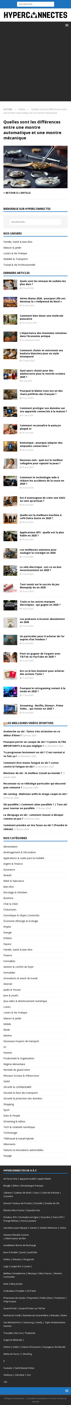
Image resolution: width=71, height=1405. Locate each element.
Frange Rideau (11, 1220)
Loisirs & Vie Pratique (15, 253)
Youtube (7, 1368)
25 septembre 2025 (31, 340)
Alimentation (10, 846)
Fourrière (45, 1217)
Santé (6, 1081)
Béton (16, 1185)
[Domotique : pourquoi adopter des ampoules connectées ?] (10, 446)
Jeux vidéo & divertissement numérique (25, 1001)
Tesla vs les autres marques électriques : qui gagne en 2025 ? (40, 603)
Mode (6, 1029)
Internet (7, 984)
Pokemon (60, 1297)
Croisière (8, 1196)
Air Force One (10, 1178)
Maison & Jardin (12, 247)
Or (4, 1047)
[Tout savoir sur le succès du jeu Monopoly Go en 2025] (10, 588)
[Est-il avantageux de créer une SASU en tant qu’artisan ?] (10, 501)
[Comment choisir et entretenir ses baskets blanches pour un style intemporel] (10, 354)
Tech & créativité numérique (19, 1127)
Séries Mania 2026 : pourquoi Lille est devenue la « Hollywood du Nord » (42, 300)
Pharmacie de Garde (14, 1297)
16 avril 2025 (27, 591)
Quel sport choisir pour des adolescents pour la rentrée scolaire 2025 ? (42, 373)
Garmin (33, 1227)
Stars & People (11, 1115)
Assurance (9, 869)
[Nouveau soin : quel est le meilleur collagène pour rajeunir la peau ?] (10, 464)
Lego (5, 1266)
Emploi (7, 926)
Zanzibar (19, 1374)
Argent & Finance (13, 863)
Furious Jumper (29, 1220)
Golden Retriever (49, 1227)
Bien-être (8, 886)
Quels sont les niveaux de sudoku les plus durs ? (43, 282)
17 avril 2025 (27, 556)
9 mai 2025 (27, 381)
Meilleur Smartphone (14, 1273)
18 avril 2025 (27, 504)
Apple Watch (44, 1178)
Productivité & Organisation (18, 1058)
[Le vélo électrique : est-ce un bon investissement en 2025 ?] (10, 571)
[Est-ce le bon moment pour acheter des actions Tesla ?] (10, 674)
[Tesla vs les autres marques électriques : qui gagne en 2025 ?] (10, 605)
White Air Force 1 (12, 1353)
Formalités (9, 961)
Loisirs (7, 1006)
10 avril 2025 (27, 712)
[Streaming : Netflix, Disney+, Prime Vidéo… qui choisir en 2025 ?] (10, 709)
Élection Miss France (13, 1210)
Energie (7, 932)
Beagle (7, 1185)
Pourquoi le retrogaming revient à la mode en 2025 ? (42, 690)
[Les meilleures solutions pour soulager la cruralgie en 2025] (10, 553)
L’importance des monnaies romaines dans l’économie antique (43, 334)
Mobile (7, 1024)
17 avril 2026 (27, 288)
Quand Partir (10, 1308)
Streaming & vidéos (14, 1121)
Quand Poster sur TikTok (32, 1308)
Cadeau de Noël (22, 1192)
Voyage (7, 1155)
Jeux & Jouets (10, 995)
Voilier (15, 1346)
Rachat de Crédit (12, 1315)
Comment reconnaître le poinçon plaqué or (40, 427)
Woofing (27, 1353)
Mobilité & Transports (15, 259)
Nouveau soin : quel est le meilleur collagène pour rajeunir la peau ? (41, 461)
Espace (7, 944)
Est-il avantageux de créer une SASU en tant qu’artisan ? (42, 499)
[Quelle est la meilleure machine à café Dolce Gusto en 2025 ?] (10, 519)
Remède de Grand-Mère (35, 1315)
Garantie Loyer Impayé (15, 1227)
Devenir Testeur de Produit (17, 1203)
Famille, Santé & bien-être (17, 241)
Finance (7, 955)
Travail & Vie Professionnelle (19, 264)
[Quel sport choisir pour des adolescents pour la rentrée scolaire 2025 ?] (10, 374)
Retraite (55, 1315)
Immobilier (9, 972)
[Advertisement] (35, 66)
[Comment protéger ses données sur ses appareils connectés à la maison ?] (10, 412)
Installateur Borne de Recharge (19, 1245)
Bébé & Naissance (13, 880)
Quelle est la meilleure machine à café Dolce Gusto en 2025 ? (41, 516)
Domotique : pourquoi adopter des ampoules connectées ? (41, 444)
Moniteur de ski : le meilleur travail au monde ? (32, 773)
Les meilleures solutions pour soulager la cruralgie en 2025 (38, 551)
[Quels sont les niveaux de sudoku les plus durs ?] (10, 285)
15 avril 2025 (27, 626)
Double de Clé (52, 1203)
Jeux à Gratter (10, 1252)
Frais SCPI (58, 1217)
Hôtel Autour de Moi (15, 1238)
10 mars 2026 (28, 305)
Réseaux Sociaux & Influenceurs (21, 1075)
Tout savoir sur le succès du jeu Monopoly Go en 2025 (39, 586)
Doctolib (38, 1203)
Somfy (39, 1322)
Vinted (6, 1346)
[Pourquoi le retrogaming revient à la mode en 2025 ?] (10, 692)
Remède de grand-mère (16, 1069)
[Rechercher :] (35, 3)
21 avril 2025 (27, 398)
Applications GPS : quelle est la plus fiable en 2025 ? (42, 534)
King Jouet (29, 1259)
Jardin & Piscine (12, 989)
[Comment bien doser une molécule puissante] (10, 319)
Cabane (7, 1192)
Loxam (27, 1266)
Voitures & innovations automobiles (23, 1150)
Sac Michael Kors (12, 1322)
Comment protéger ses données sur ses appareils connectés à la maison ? (43, 409)
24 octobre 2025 (29, 322)
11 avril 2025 (27, 678)
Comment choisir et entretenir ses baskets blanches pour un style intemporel (41, 353)
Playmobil (32, 1297)
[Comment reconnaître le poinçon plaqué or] (10, 429)
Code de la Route (50, 1192)
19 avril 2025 (27, 467)
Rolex (64, 1315)
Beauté (7, 875)
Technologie (10, 1132)
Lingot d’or (16, 1266)
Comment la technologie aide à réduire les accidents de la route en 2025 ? (42, 480)
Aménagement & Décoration (19, 852)
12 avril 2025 (27, 643)
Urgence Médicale (12, 1339)
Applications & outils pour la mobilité (23, 858)
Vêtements (9, 1144)
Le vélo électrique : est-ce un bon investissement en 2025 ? (40, 568)
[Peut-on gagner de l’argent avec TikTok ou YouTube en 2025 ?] (10, 657)
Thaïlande (30, 1333)
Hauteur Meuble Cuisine (16, 1234)
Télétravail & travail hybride (18, 1138)
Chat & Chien (10, 903)
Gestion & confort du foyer (18, 966)
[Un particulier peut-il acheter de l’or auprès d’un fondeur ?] (10, 640)
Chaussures (9, 909)
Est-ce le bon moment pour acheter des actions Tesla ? (42, 672)
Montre (7, 1035)
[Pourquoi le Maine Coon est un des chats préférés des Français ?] (10, 394)
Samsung (28, 1322)
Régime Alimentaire (14, 1064)
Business (8, 898)
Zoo (29, 1374)
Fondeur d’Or (10, 1217)
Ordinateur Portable (13, 1290)
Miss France (45, 1273)
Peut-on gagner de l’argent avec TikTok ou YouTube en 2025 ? (40, 655)
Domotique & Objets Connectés (21, 915)
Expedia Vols (33, 1210)
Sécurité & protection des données (22, 1098)
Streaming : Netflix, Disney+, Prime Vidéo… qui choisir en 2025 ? (41, 707)
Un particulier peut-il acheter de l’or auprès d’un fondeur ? (42, 638)
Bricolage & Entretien (15, 892)
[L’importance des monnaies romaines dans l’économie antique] (10, 337)
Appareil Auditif (28, 1178)
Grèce (63, 1227)
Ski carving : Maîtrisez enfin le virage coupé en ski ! (35, 794)
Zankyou (8, 1374)
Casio (36, 1192)
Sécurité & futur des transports (20, 1092)
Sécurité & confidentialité (17, 1087)
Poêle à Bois (46, 1297)
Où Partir (31, 1290)
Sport (6, 1110)
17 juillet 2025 (28, 360)
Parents (7, 1052)
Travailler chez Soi (13, 1333)
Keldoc (7, 1259)
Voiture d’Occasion (31, 1346)
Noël (5, 1283)
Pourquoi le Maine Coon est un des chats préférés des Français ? (41, 392)
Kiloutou (17, 1259)
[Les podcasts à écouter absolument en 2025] (10, 622)
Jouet (23, 1252)
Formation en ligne (29, 1217)
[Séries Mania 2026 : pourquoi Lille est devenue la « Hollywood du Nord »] (10, 302)
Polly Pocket (9, 1301)
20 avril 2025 (27, 432)
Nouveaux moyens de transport (21, 1041)
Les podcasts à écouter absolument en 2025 (42, 620)
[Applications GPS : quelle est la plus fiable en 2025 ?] (10, 536)
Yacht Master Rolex (24, 1368)
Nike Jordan (17, 1283)
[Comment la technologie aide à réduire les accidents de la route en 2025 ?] (10, 481)
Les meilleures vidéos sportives (30, 723)
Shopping (8, 1104)
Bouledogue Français (32, 1185)
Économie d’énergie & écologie (20, 921)
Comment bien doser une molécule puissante (41, 317)
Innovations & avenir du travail (20, 978)
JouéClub (32, 1252)
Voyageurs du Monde (54, 1346)
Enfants (7, 938)
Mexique (32, 1273)
